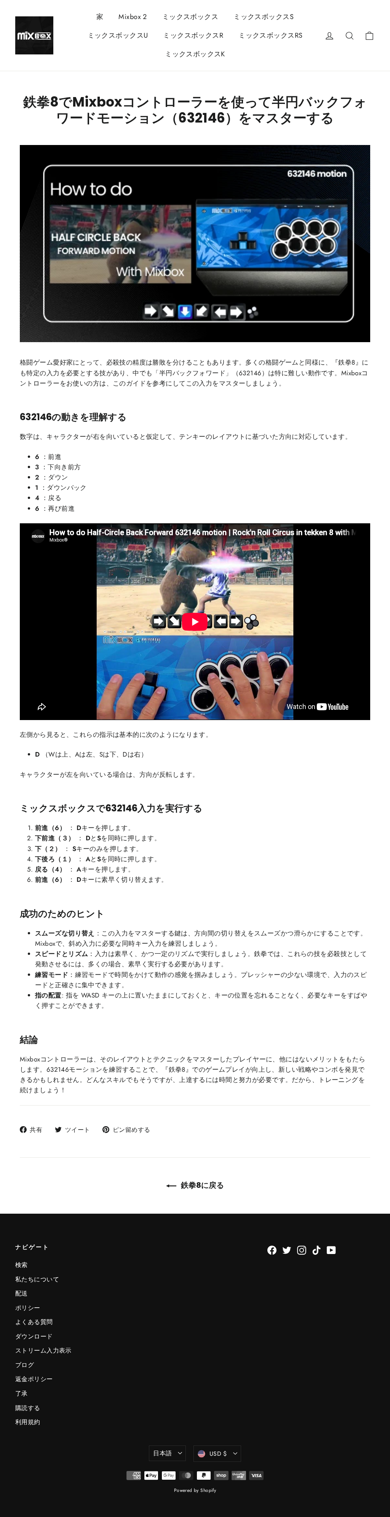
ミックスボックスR (193, 35)
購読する (27, 1408)
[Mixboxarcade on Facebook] (272, 1249)
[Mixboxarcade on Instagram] (301, 1249)
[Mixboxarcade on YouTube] (331, 1249)
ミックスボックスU (118, 35)
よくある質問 (34, 1322)
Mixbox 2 (132, 17)
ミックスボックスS (263, 17)
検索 (21, 1264)
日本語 (162, 1453)
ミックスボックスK (195, 54)
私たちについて (37, 1279)
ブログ (24, 1365)
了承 (21, 1393)
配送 (21, 1293)
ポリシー (27, 1307)
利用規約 (27, 1422)
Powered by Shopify (195, 1490)
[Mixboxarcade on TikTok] (316, 1249)
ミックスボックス (190, 17)
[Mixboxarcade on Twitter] (286, 1249)
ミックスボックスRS (270, 35)
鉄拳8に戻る (201, 1185)
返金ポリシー (34, 1379)
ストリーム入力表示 (43, 1350)
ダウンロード (34, 1336)
